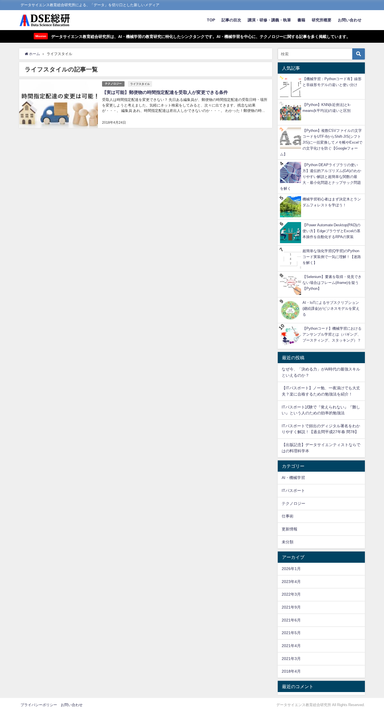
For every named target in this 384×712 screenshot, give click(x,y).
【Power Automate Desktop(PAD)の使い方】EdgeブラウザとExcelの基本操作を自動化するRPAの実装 (331, 231)
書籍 (301, 20)
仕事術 (287, 516)
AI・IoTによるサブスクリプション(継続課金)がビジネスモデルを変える (331, 308)
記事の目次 (231, 20)
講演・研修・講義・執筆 (269, 20)
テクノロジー (113, 83)
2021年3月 (291, 659)
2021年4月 (291, 646)
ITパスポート (293, 490)
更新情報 (289, 529)
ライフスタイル (140, 83)
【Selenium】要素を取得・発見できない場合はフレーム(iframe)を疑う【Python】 (332, 282)
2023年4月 (291, 582)
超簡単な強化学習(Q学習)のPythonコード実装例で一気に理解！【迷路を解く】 (331, 257)
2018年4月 (291, 671)
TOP (211, 20)
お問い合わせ (350, 20)
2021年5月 (291, 633)
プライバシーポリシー (39, 705)
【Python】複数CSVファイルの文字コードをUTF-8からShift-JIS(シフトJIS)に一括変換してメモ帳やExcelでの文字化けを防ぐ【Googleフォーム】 (321, 142)
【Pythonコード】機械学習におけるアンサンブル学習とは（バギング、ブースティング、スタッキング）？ (332, 334)
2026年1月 (291, 569)
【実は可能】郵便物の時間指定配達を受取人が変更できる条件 (165, 92)
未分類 (287, 542)
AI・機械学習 (293, 478)
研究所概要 (321, 20)
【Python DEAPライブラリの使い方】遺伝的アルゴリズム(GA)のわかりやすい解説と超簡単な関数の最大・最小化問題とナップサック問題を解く (320, 176)
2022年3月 (291, 594)
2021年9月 (291, 607)
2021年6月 (291, 620)
